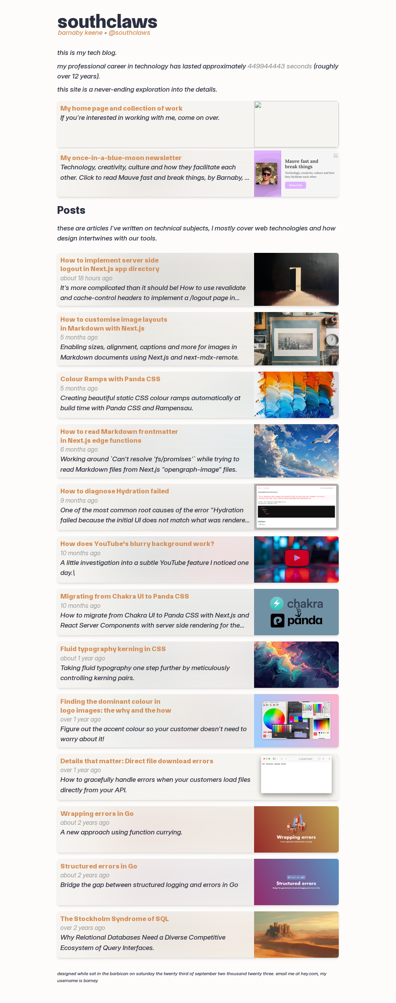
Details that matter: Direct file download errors (136, 761)
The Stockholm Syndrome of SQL (114, 918)
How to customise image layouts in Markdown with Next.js (113, 323)
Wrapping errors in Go (97, 813)
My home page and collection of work (121, 108)
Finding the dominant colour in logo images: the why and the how (115, 705)
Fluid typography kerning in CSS (113, 649)
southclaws (107, 21)
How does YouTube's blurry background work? (137, 543)
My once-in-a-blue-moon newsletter (121, 158)
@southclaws (129, 32)
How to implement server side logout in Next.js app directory (109, 264)
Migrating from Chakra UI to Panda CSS (124, 596)
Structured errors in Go (98, 866)
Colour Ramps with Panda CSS (110, 379)
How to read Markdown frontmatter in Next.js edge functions (119, 435)
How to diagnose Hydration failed (114, 491)
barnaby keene (80, 32)
